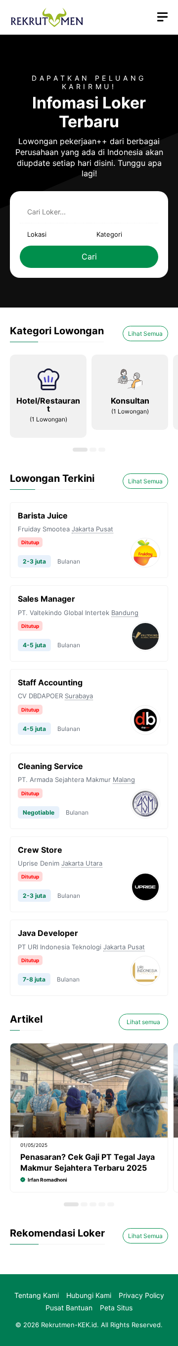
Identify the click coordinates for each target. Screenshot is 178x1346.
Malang (124, 779)
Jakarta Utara (81, 863)
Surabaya (79, 696)
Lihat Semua (145, 333)
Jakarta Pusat (92, 529)
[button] (80, 450)
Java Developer (48, 933)
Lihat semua (143, 1022)
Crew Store (40, 850)
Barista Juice (43, 515)
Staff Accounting (50, 682)
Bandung (124, 613)
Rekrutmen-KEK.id (69, 1325)
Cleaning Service (50, 766)
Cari (89, 256)
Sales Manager (46, 599)
